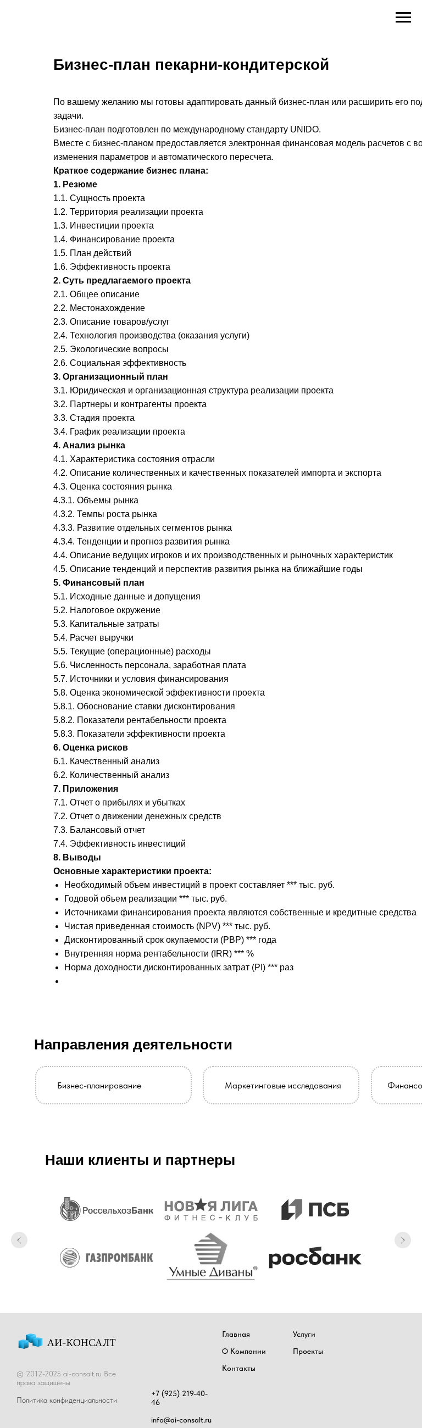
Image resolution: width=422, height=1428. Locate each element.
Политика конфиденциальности (66, 1400)
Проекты (308, 1351)
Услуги (304, 1334)
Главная (236, 1334)
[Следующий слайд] (403, 1240)
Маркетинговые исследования (283, 1085)
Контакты (239, 1368)
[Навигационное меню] (403, 17)
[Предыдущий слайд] (19, 1240)
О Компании (244, 1351)
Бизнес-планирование (99, 1085)
